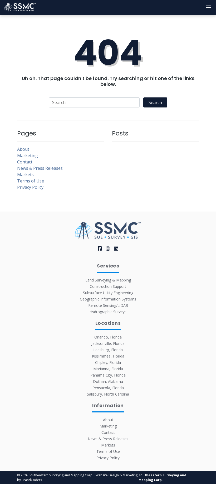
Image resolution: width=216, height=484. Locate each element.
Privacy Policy (30, 187)
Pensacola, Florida (108, 387)
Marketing (27, 155)
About (23, 149)
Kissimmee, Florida (108, 356)
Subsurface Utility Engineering (108, 292)
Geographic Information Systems (108, 299)
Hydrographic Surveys (108, 311)
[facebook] (100, 248)
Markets (25, 174)
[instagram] (108, 248)
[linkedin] (116, 248)
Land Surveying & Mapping (108, 280)
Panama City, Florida (108, 375)
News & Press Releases (40, 168)
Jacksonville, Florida (108, 343)
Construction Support (108, 286)
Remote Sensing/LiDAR (108, 305)
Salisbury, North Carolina (108, 394)
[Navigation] (208, 7)
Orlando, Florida (108, 337)
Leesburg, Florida (108, 349)
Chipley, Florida (108, 362)
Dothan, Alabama (108, 381)
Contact (24, 162)
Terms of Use (30, 181)
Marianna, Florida (108, 368)
